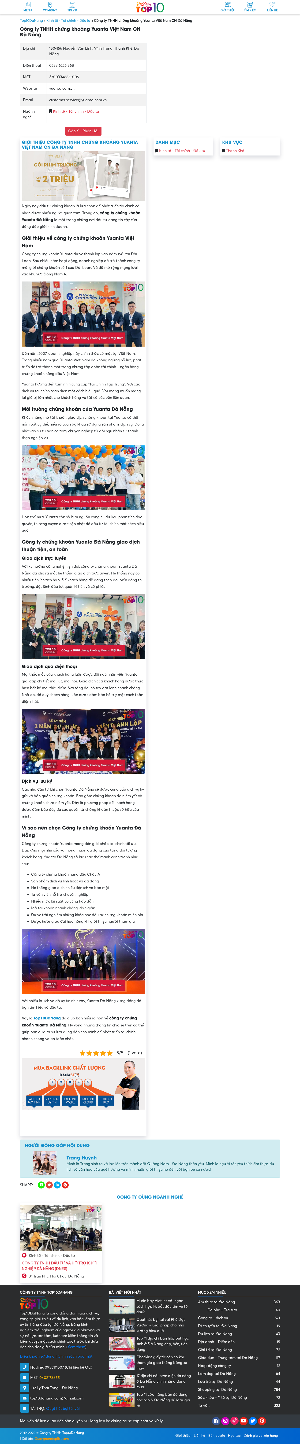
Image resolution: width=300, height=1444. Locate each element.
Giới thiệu (183, 1435)
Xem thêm (76, 1347)
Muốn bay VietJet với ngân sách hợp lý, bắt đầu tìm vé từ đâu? (162, 1306)
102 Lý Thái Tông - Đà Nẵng (54, 1388)
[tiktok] (234, 1421)
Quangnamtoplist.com (51, 1438)
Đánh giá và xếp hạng (261, 1435)
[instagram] (225, 1421)
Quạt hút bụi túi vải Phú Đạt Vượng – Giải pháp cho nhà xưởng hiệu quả (160, 1325)
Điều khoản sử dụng (37, 1356)
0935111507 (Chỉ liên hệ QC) (68, 1367)
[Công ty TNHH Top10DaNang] (150, 7)
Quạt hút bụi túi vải (63, 1409)
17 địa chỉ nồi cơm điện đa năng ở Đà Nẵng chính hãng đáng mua (163, 1381)
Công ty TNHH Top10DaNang (62, 1433)
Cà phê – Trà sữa (243, 1310)
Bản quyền (216, 1435)
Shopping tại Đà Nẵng (239, 1390)
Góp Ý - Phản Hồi (83, 131)
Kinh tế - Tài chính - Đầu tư (68, 20)
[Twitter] (253, 1421)
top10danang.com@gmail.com (56, 1398)
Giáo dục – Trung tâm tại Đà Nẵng (239, 1358)
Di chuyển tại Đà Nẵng (239, 1326)
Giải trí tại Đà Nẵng (239, 1350)
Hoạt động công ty (239, 1366)
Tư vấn (239, 1405)
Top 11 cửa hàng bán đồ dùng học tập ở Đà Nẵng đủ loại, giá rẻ (163, 1400)
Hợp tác (234, 1435)
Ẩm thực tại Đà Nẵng (239, 1302)
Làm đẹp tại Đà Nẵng (239, 1374)
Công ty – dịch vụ (239, 1318)
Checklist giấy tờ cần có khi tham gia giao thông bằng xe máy (161, 1362)
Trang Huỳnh (82, 1157)
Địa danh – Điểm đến (239, 1342)
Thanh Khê (235, 151)
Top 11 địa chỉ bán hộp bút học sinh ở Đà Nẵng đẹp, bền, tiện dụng (162, 1344)
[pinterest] (262, 1421)
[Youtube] (244, 1421)
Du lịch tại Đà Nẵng (239, 1334)
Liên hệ (199, 1435)
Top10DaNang (31, 20)
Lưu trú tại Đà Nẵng (239, 1382)
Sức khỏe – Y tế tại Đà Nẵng (239, 1398)
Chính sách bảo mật (75, 1356)
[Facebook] (216, 1421)
